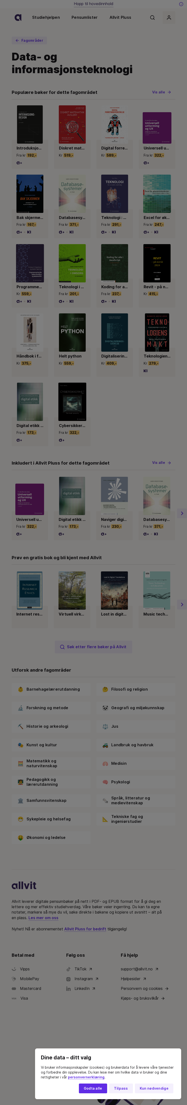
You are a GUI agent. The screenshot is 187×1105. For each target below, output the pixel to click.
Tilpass (121, 1088)
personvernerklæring (86, 1077)
